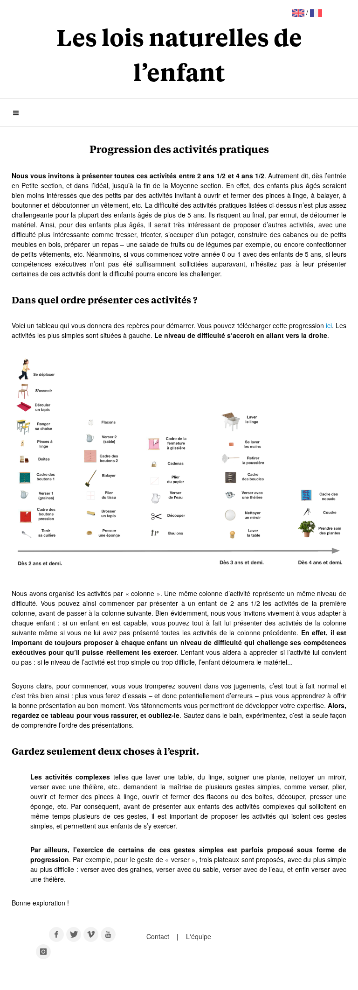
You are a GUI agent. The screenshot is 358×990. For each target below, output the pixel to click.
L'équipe (198, 936)
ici (329, 325)
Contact (158, 936)
